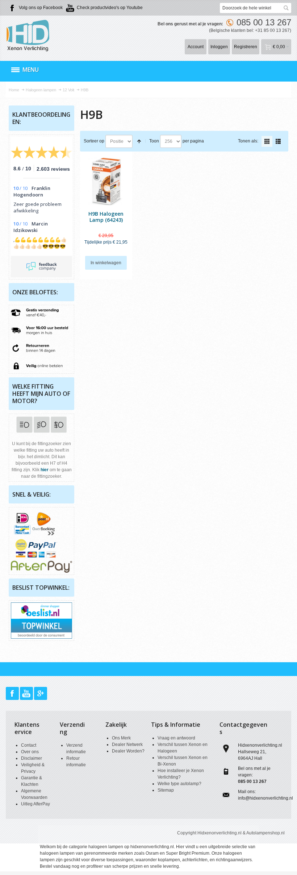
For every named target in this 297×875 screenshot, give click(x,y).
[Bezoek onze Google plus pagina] (40, 693)
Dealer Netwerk (127, 744)
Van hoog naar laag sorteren (139, 141)
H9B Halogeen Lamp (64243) (106, 216)
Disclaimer (31, 758)
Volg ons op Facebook (41, 7)
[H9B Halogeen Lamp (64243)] (106, 181)
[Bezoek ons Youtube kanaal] (27, 693)
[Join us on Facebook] (13, 693)
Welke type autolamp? (179, 783)
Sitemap (166, 790)
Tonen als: (248, 141)
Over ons (30, 751)
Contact (28, 745)
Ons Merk (121, 738)
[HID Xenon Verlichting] (31, 34)
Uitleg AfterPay (35, 803)
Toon (154, 141)
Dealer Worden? (128, 751)
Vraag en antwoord (176, 738)
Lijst (278, 141)
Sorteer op (94, 141)
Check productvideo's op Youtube (110, 7)
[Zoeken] (286, 8)
